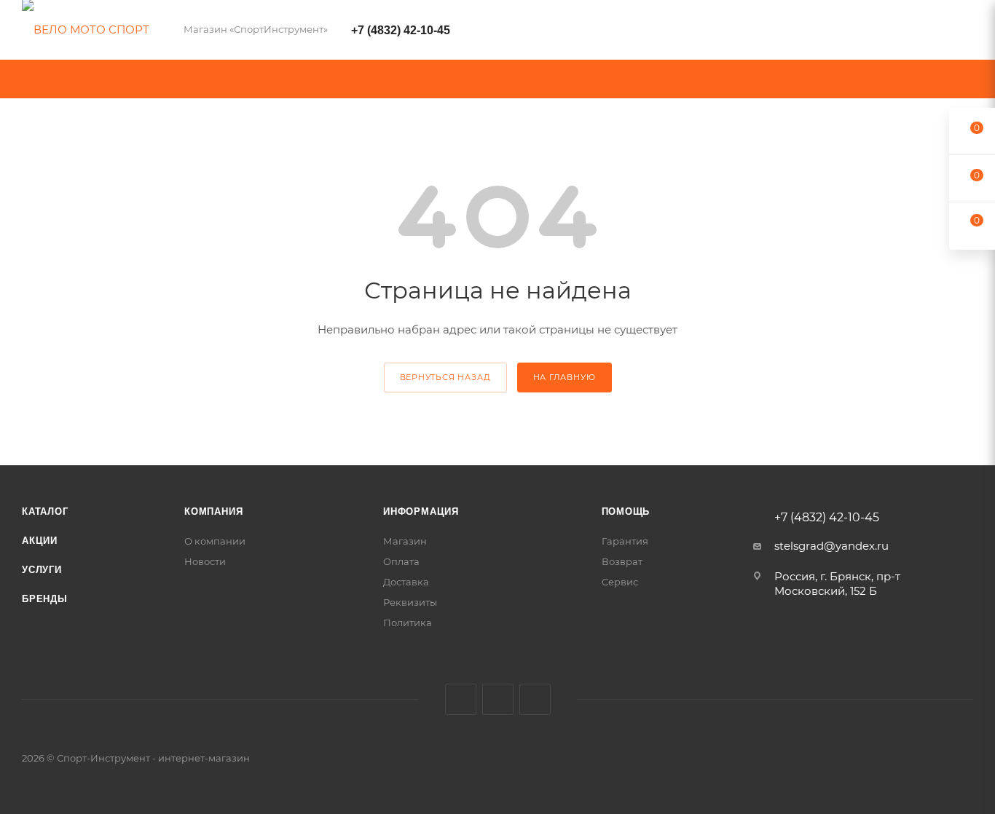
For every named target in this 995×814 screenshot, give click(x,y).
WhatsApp (535, 699)
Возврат (622, 561)
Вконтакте (460, 699)
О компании (214, 541)
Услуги (42, 569)
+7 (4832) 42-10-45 (400, 30)
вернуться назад (445, 377)
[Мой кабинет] (966, 32)
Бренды (45, 598)
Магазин (405, 541)
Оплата (401, 561)
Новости (205, 561)
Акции (40, 540)
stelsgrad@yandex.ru (831, 546)
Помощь (626, 511)
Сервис (620, 582)
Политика (407, 622)
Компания (213, 511)
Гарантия (625, 541)
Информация (421, 511)
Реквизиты (410, 602)
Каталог (45, 511)
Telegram (498, 699)
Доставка (406, 582)
